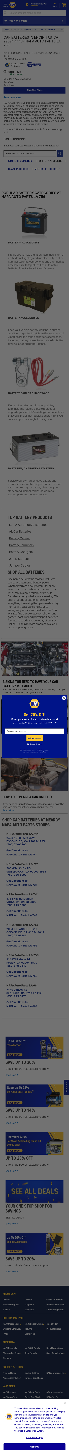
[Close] (65, 1403)
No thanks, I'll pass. (34, 744)
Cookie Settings (34, 1437)
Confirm (34, 1447)
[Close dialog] (64, 698)
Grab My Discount (34, 738)
